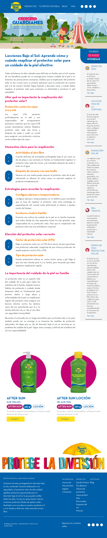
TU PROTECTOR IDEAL (49, 6)
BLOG (64, 6)
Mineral (79, 511)
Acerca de (66, 483)
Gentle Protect (82, 483)
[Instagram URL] (86, 6)
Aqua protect (82, 495)
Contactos (66, 492)
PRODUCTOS (31, 6)
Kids (78, 498)
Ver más (90, 93)
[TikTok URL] (82, 6)
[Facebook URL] (90, 6)
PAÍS (73, 6)
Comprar (15, 419)
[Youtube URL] (94, 6)
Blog (92, 483)
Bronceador (81, 501)
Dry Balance (81, 486)
